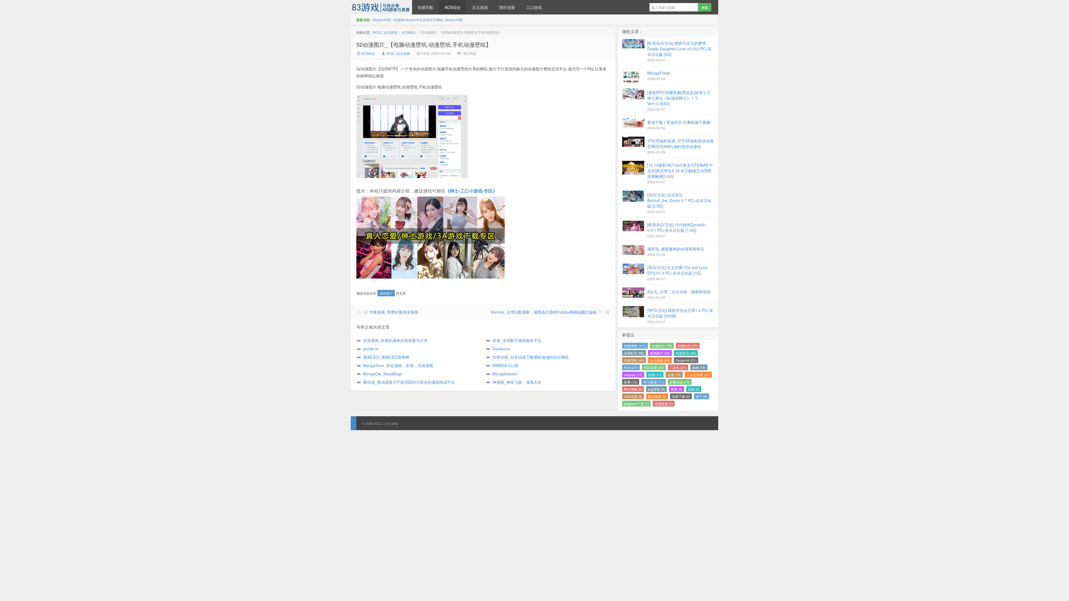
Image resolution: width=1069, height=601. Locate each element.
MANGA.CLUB (505, 365)
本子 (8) (701, 396)
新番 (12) (631, 382)
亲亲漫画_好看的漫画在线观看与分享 (395, 340)
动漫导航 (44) (634, 360)
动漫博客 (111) (635, 345)
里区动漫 (507, 7)
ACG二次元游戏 (381, 7)
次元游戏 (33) (660, 360)
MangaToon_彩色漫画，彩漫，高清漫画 (398, 365)
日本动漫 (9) (633, 396)
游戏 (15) (655, 374)
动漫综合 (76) (662, 345)
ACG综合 (453, 7)
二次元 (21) (678, 367)
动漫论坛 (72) (688, 345)
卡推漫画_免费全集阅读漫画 (393, 312)
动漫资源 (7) (663, 403)
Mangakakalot (504, 373)
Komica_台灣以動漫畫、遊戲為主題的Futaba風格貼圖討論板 (544, 312)
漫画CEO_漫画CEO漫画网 (386, 357)
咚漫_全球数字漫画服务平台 (516, 340)
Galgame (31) (686, 360)
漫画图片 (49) (660, 353)
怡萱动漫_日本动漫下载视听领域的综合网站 (530, 357)
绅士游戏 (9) (633, 389)
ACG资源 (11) (653, 382)
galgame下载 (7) (636, 403)
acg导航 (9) (656, 389)
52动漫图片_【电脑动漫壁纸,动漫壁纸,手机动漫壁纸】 (423, 44)
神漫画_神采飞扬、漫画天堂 (516, 382)
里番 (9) (676, 389)
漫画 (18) (699, 367)
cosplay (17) (633, 374)
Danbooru (501, 348)
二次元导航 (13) (698, 374)
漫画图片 (386, 293)
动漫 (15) (674, 374)
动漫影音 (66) (634, 353)
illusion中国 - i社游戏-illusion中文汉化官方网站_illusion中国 (417, 19)
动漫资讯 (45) (686, 353)
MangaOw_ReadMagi (382, 373)
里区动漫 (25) (654, 367)
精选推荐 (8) (657, 396)
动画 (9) (694, 389)
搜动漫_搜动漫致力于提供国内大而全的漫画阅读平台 (409, 382)
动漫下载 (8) (681, 396)
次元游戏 (480, 7)
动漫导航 (425, 7)
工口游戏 (534, 7)
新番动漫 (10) (680, 382)
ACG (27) (631, 367)
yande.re (371, 348)
